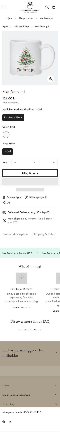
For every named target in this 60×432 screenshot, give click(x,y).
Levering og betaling (13, 411)
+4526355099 (10, 415)
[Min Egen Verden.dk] (30, 7)
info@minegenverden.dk (15, 419)
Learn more (19, 307)
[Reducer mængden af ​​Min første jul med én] (15, 162)
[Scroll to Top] (54, 415)
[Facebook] (6, 425)
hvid (6, 134)
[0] (54, 7)
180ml (7, 151)
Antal (5, 162)
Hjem (9, 18)
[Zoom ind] (50, 79)
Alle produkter (26, 18)
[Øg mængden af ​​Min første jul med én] (53, 162)
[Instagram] (16, 425)
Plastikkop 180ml (13, 117)
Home (20, 330)
